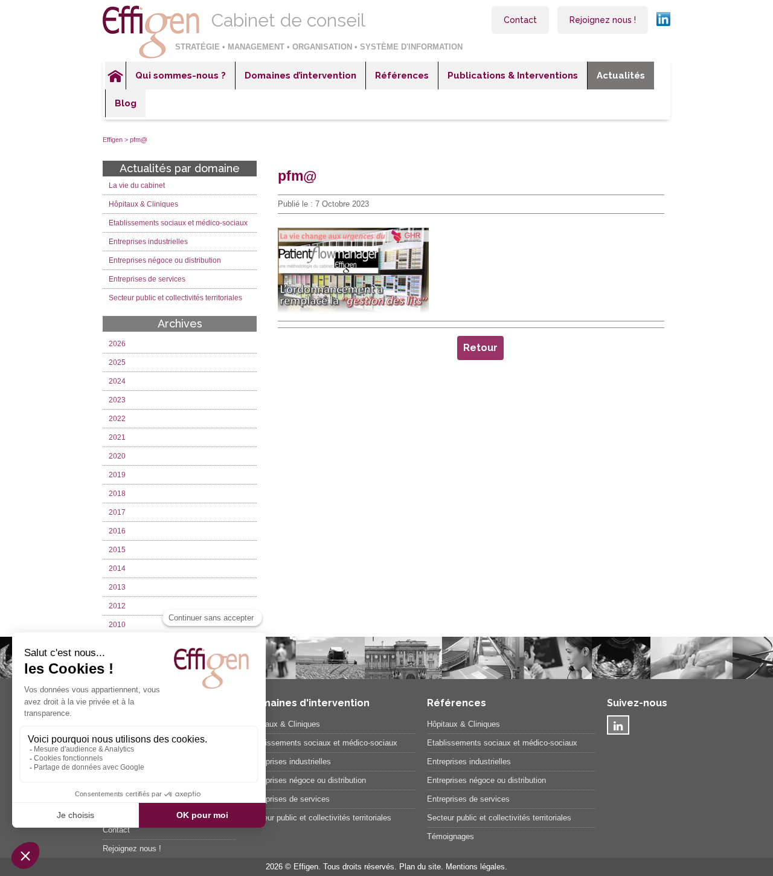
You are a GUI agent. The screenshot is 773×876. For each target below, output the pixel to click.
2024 (117, 381)
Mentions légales (475, 866)
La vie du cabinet (137, 185)
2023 (117, 400)
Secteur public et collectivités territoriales (175, 298)
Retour (480, 347)
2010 (117, 624)
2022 (117, 418)
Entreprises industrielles (148, 241)
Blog (125, 103)
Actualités (621, 75)
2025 (117, 362)
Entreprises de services (147, 279)
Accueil (115, 75)
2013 (117, 587)
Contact (520, 20)
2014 (117, 568)
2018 (117, 493)
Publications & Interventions (512, 75)
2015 (117, 550)
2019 (117, 475)
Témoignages (450, 836)
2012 (117, 606)
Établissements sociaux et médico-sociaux (322, 742)
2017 (117, 512)
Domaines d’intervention (300, 75)
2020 (117, 456)
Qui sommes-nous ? (180, 75)
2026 (117, 344)
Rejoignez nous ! (602, 20)
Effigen (113, 139)
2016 (117, 531)
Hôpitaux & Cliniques (143, 204)
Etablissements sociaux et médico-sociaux (178, 223)
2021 (117, 437)
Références (402, 75)
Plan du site (420, 866)
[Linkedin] (618, 725)
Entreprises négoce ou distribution (165, 260)
